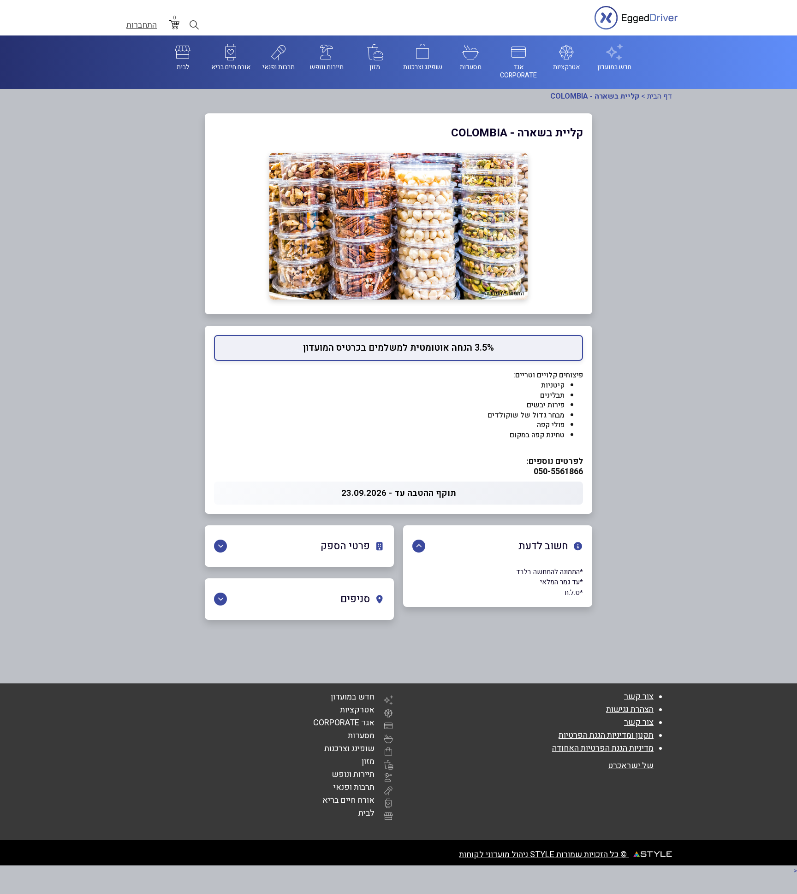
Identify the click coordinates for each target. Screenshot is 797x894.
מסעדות (361, 735)
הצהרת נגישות (630, 709)
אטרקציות (357, 710)
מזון (368, 761)
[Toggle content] (418, 546)
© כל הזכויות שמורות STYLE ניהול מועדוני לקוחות (544, 854)
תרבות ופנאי (354, 787)
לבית (366, 813)
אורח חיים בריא (348, 800)
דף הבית (659, 96)
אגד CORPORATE (344, 723)
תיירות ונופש (353, 774)
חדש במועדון (353, 697)
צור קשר (639, 696)
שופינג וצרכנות (349, 748)
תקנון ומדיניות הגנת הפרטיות (606, 735)
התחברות (141, 25)
